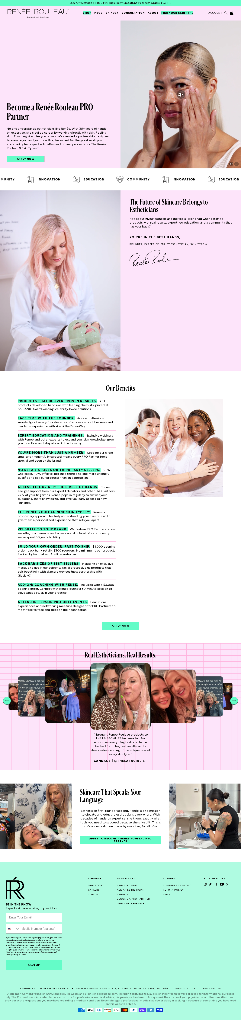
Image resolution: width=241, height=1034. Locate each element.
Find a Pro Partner (131, 903)
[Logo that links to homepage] (38, 13)
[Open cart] (231, 13)
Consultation (133, 13)
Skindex (112, 13)
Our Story (96, 885)
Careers (94, 889)
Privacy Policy (12, 954)
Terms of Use (211, 988)
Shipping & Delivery (177, 885)
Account (215, 13)
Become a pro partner (133, 898)
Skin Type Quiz (127, 885)
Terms (23, 954)
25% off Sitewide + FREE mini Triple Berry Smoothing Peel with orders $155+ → (121, 3)
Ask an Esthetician (131, 889)
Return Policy (173, 889)
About (153, 13)
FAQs (166, 894)
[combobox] (13, 928)
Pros (98, 13)
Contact (94, 894)
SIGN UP (34, 964)
